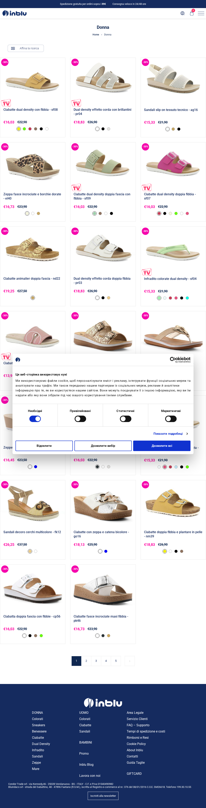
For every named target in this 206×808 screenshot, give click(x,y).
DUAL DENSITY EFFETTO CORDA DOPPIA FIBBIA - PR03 (102, 281)
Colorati (37, 719)
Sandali (37, 756)
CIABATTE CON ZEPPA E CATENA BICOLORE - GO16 (101, 534)
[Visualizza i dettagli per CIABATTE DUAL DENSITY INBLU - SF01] (32, 335)
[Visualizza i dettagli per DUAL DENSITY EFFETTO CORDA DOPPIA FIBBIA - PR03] (102, 251)
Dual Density (41, 744)
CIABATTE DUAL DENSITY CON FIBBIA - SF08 (30, 110)
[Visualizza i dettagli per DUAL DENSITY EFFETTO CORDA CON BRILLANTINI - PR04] (102, 82)
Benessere (39, 731)
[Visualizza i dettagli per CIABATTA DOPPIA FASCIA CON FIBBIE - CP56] (32, 589)
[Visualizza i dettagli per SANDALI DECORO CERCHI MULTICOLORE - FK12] (32, 504)
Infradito (38, 750)
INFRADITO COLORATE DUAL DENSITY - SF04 (170, 279)
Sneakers (38, 725)
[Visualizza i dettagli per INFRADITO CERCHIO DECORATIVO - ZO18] (173, 335)
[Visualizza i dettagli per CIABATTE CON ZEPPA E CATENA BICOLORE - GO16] (102, 504)
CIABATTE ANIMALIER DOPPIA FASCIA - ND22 (31, 278)
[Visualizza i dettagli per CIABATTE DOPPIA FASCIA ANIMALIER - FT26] (102, 335)
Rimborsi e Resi (138, 738)
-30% (5, 62)
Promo (84, 753)
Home (96, 34)
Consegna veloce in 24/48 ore (129, 3)
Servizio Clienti (137, 719)
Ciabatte (38, 738)
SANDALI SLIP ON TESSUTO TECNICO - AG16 (171, 110)
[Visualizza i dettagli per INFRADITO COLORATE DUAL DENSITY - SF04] (173, 251)
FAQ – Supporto (138, 725)
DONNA (37, 713)
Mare (35, 769)
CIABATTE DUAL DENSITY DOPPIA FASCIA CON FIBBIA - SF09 (102, 196)
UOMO (84, 713)
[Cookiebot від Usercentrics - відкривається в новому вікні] (173, 360)
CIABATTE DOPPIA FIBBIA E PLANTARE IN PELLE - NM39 (173, 534)
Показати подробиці (168, 434)
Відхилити (44, 446)
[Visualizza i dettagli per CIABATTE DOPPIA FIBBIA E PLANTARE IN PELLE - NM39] (173, 504)
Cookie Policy (136, 744)
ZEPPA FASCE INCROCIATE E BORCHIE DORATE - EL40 (32, 196)
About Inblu (135, 750)
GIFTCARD (134, 774)
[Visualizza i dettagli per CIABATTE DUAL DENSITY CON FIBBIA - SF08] (32, 82)
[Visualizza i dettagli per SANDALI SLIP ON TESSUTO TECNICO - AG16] (173, 82)
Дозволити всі (162, 446)
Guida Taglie (136, 763)
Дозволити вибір (103, 446)
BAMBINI (85, 742)
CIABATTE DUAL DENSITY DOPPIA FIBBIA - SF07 (170, 196)
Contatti (132, 756)
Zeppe (36, 763)
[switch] (80, 419)
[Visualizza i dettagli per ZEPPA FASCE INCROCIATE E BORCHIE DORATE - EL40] (32, 166)
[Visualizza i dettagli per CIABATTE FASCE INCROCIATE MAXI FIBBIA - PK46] (102, 589)
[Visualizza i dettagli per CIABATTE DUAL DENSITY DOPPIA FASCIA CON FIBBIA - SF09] (102, 166)
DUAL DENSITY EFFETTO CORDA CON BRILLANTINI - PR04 (102, 112)
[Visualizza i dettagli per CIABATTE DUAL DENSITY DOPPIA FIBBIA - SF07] (173, 166)
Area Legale (135, 713)
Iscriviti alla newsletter (103, 795)
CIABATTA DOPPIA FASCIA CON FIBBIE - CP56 (31, 616)
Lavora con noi (89, 776)
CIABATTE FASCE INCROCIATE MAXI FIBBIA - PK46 (101, 619)
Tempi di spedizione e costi (146, 731)
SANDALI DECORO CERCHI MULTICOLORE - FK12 (32, 532)
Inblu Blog (86, 765)
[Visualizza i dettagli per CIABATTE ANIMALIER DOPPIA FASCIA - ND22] (32, 251)
